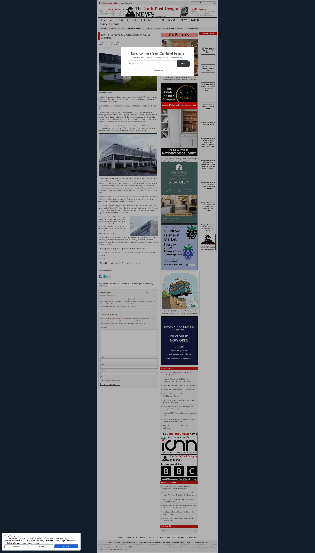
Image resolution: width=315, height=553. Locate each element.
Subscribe (183, 63)
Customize (16, 546)
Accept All (66, 546)
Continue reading (158, 70)
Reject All (41, 546)
